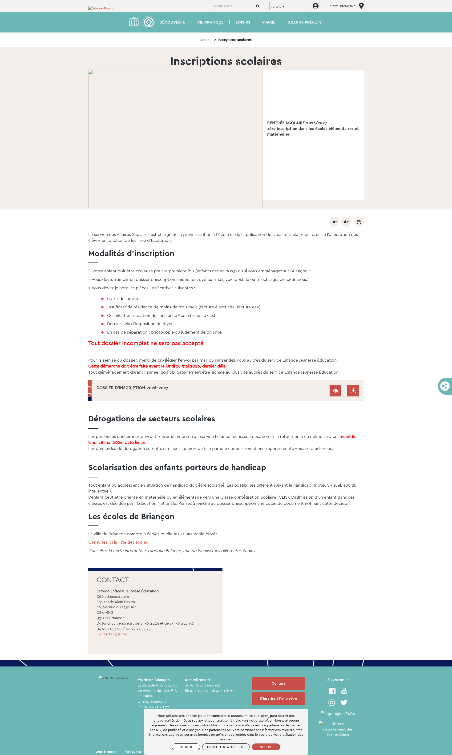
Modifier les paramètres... (226, 747)
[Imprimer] (359, 222)
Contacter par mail (113, 634)
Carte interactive (342, 6)
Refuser (186, 747)
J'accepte (266, 747)
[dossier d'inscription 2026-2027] (353, 390)
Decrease (334, 222)
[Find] (257, 6)
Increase (346, 222)
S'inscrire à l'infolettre (278, 698)
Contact (278, 683)
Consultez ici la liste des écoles (118, 542)
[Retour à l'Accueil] (106, 8)
